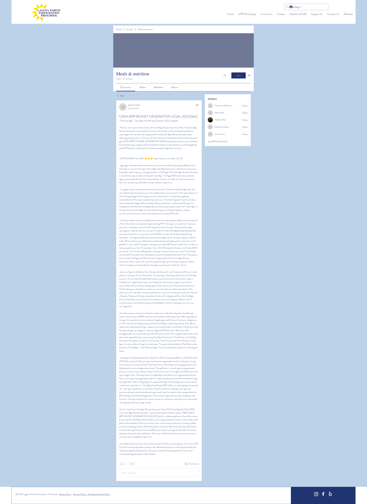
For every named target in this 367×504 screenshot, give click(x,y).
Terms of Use (65, 494)
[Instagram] (316, 494)
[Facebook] (323, 494)
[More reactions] (131, 464)
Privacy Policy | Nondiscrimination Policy (91, 494)
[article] (159, 290)
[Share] (197, 105)
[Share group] (249, 75)
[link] (125, 87)
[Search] (225, 75)
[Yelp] (330, 494)
